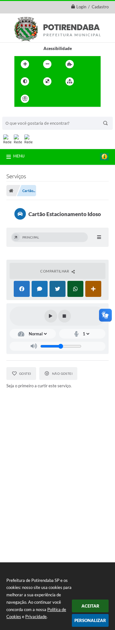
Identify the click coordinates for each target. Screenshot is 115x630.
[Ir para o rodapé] (85, 99)
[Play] (50, 316)
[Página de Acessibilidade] (24, 99)
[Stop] (64, 316)
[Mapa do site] (69, 81)
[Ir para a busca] (71, 99)
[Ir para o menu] (57, 99)
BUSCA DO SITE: (21, 114)
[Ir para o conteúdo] (43, 99)
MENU (19, 156)
